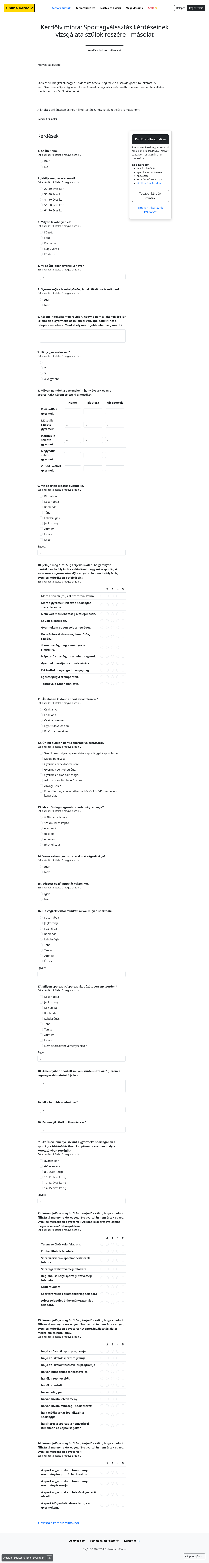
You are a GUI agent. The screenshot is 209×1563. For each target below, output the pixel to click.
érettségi (50, 828)
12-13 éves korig (55, 1182)
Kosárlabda (51, 501)
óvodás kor (51, 1161)
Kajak (47, 540)
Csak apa (50, 715)
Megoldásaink (134, 8)
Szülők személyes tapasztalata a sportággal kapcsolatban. (82, 753)
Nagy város (51, 249)
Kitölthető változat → (149, 183)
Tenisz (48, 950)
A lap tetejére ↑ (194, 1556)
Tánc (47, 512)
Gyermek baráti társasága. (61, 775)
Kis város (50, 243)
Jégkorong (51, 523)
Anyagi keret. (53, 786)
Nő (46, 167)
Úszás (48, 534)
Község (49, 232)
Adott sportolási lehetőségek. (63, 780)
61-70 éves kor (54, 210)
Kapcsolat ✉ (132, 1540)
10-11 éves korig (55, 1177)
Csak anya (50, 709)
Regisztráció (196, 8)
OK (49, 1557)
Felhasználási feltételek (104, 1540)
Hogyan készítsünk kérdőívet (150, 210)
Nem (47, 305)
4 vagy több (52, 379)
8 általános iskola (55, 817)
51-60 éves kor (54, 205)
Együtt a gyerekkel (56, 731)
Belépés (180, 8)
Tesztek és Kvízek (110, 8)
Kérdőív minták (61, 8)
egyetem (50, 839)
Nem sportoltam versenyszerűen (65, 1046)
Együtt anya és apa (56, 726)
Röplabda (50, 507)
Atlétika (49, 529)
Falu (47, 238)
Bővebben (38, 1557)
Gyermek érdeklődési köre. (62, 764)
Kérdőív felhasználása (150, 139)
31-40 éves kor (54, 194)
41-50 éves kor (54, 199)
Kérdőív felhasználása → (104, 50)
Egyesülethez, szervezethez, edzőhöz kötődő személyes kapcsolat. (80, 793)
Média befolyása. (55, 758)
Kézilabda (50, 496)
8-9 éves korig (53, 1172)
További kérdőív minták (150, 195)
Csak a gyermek (54, 720)
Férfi (47, 161)
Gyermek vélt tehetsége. (60, 769)
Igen (47, 299)
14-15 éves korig (55, 1188)
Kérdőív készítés (85, 8)
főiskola (49, 834)
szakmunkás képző (56, 823)
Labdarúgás (52, 518)
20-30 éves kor (54, 189)
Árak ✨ (152, 8)
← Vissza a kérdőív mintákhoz (58, 1523)
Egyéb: (41, 546)
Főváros (49, 254)
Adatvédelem (77, 1540)
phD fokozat (52, 844)
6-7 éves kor (52, 1166)
